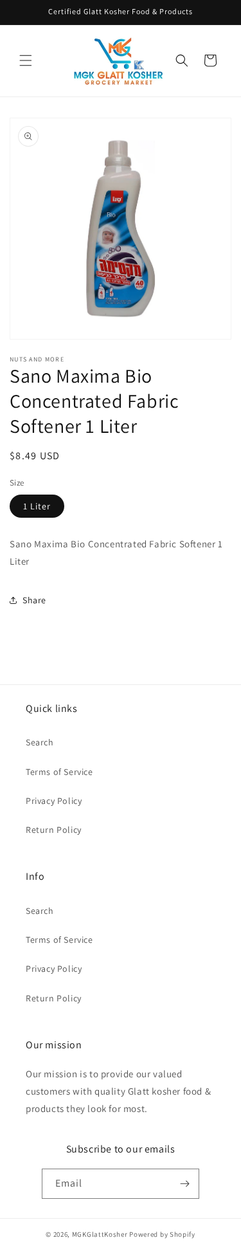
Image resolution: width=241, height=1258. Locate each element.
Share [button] (34, 600)
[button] (26, 60)
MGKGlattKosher (100, 1234)
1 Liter (37, 506)
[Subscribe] (184, 1184)
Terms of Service (59, 772)
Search (40, 742)
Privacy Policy (54, 801)
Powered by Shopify (162, 1234)
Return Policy (54, 829)
